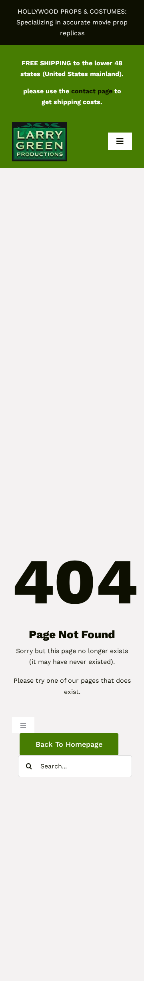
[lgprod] (39, 125)
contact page (91, 91)
